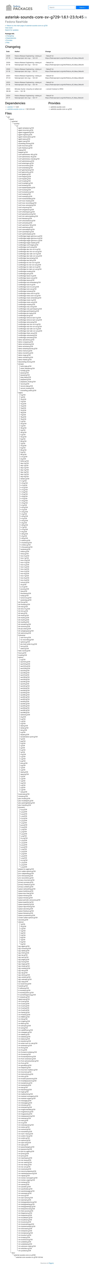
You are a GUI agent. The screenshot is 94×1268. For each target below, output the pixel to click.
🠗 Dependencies (10, 38)
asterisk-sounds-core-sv (15, 109)
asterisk (10, 107)
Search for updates (11, 30)
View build (8, 28)
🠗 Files (7, 42)
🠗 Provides (8, 40)
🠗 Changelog (9, 36)
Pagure (51, 1263)
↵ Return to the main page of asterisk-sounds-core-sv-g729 (26, 25)
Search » (82, 7)
